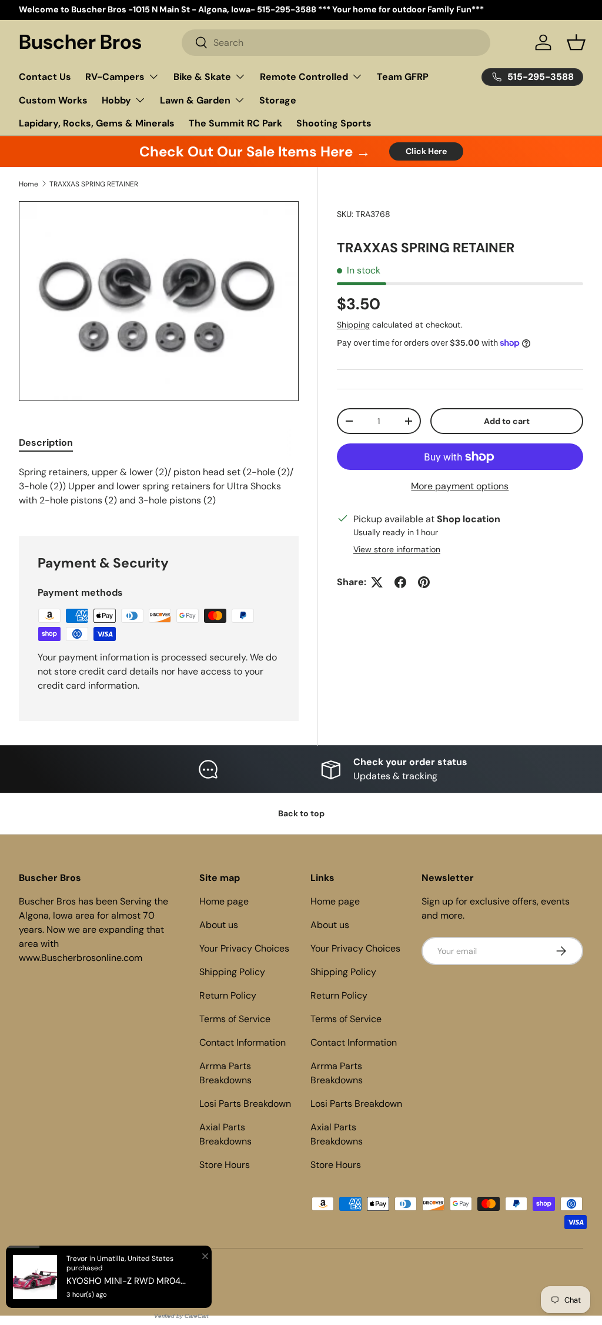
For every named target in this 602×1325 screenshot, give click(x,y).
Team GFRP (403, 77)
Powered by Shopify (125, 1272)
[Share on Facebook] (400, 582)
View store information (396, 549)
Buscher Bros (67, 1272)
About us (218, 925)
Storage (277, 100)
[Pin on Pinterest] (424, 582)
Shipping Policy (232, 972)
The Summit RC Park (235, 123)
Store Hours (224, 1165)
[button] (576, 42)
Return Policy (227, 995)
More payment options (460, 486)
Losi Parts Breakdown (245, 1103)
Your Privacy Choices (244, 948)
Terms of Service (234, 1019)
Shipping (353, 324)
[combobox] (336, 42)
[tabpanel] (159, 486)
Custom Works (53, 100)
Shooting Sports (334, 123)
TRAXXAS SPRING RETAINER (93, 184)
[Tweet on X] (377, 582)
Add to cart (507, 421)
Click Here (426, 151)
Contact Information (242, 1042)
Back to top (301, 813)
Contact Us (45, 77)
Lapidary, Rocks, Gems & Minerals (97, 123)
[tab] (46, 442)
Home (28, 184)
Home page (224, 901)
